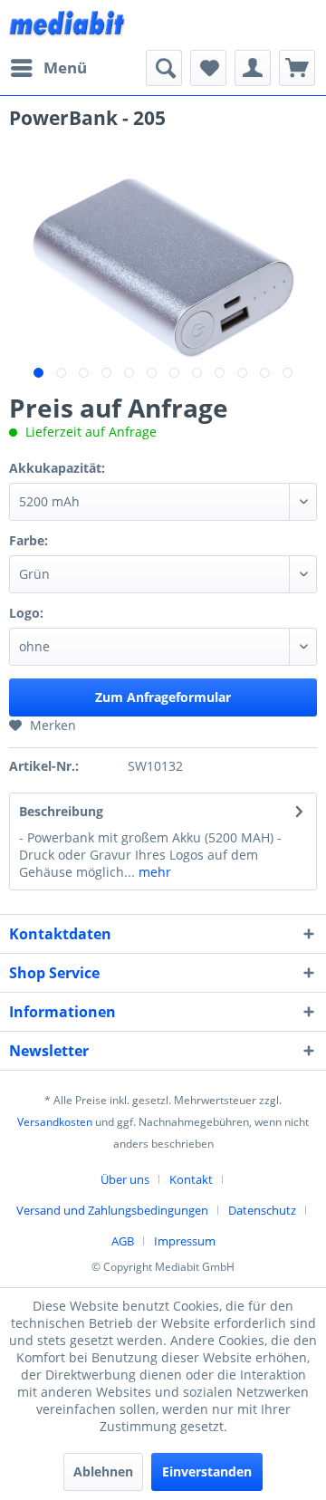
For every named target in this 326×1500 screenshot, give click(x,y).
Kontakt (191, 1179)
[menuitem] (48, 68)
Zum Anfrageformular (163, 697)
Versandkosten (54, 1122)
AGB (122, 1241)
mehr (153, 871)
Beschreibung (61, 811)
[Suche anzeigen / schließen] (164, 68)
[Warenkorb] (297, 68)
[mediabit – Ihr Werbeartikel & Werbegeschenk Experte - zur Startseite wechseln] (68, 25)
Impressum (185, 1241)
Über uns (125, 1179)
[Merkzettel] (208, 68)
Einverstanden (207, 1471)
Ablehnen (103, 1471)
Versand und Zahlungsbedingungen (112, 1210)
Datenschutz (262, 1210)
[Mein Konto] (253, 68)
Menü (65, 67)
